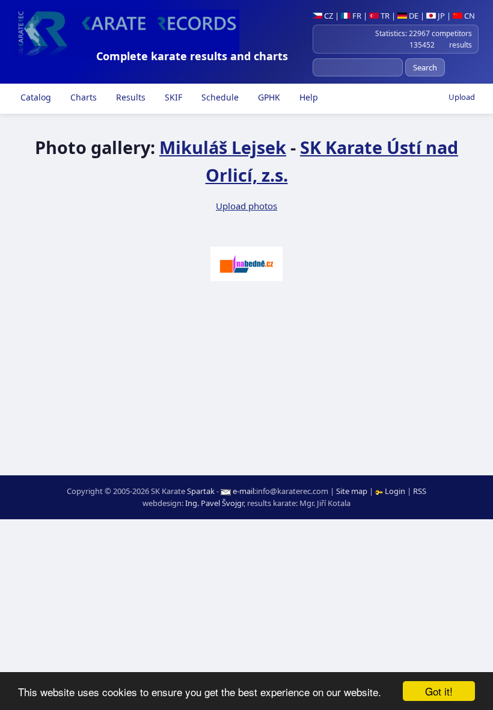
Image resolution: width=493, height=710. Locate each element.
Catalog (34, 97)
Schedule (219, 97)
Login (395, 491)
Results (129, 97)
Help (307, 97)
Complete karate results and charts (192, 56)
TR (384, 15)
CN (468, 15)
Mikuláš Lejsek (222, 147)
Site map (351, 491)
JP (440, 15)
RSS (419, 491)
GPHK (268, 97)
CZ (327, 15)
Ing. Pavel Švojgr (214, 503)
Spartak (201, 491)
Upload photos (246, 206)
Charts (82, 97)
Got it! (439, 691)
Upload (462, 96)
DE (412, 15)
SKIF (172, 97)
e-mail (243, 491)
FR (356, 15)
